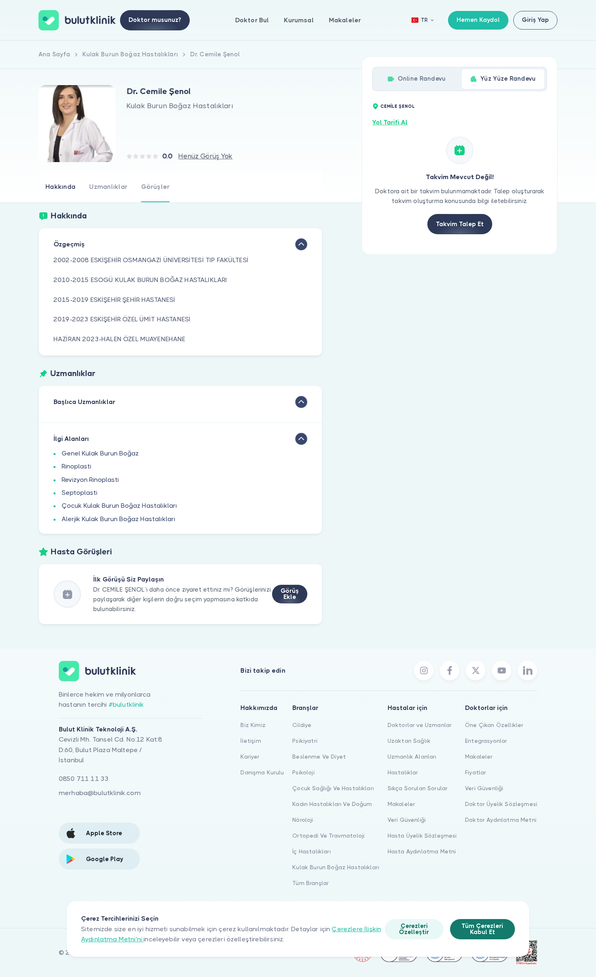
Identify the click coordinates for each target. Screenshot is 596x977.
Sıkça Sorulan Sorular (418, 788)
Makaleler (345, 20)
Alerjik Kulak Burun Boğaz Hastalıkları (119, 519)
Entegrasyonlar (486, 741)
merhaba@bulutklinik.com (100, 793)
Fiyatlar (475, 772)
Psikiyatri (304, 741)
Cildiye (301, 725)
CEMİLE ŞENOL (397, 106)
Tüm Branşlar (310, 883)
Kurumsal (298, 20)
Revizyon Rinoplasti (90, 479)
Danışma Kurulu (262, 772)
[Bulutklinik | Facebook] (449, 670)
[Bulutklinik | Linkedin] (527, 670)
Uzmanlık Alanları (412, 756)
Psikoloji (303, 772)
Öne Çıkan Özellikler (494, 725)
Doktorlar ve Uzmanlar (420, 725)
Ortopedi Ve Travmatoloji (328, 835)
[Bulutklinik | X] (475, 670)
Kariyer (249, 756)
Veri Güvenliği (407, 820)
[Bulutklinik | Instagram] (423, 670)
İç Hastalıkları (311, 851)
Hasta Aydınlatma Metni (422, 851)
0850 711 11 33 (84, 778)
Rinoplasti (76, 466)
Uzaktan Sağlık (409, 741)
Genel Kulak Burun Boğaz (100, 453)
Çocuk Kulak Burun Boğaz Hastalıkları (119, 505)
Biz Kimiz (252, 725)
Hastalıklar (403, 772)
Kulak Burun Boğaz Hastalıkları (335, 867)
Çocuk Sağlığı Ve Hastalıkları (333, 788)
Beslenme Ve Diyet (319, 756)
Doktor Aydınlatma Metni (500, 820)
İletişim (250, 741)
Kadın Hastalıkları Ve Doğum (332, 804)
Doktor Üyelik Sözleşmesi (501, 804)
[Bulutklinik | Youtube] (501, 670)
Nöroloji (302, 820)
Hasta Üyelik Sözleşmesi (422, 835)
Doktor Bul (252, 20)
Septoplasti (79, 492)
